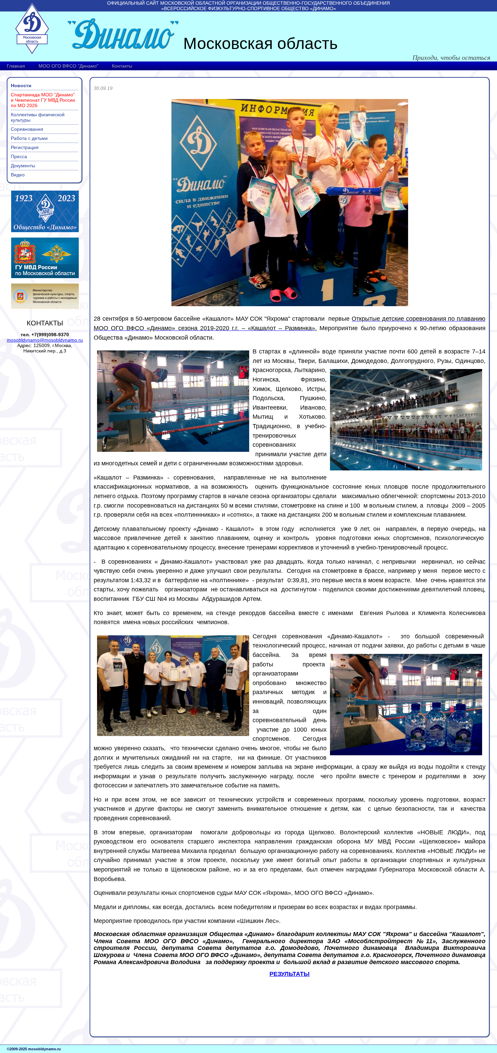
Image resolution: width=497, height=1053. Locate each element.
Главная (16, 66)
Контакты (122, 66)
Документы (23, 165)
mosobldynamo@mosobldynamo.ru (45, 340)
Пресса (19, 156)
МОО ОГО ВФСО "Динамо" (68, 66)
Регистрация (25, 147)
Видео (18, 174)
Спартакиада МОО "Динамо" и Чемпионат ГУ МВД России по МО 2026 (43, 100)
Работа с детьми (29, 138)
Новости (21, 85)
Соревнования (27, 129)
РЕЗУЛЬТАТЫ (289, 974)
